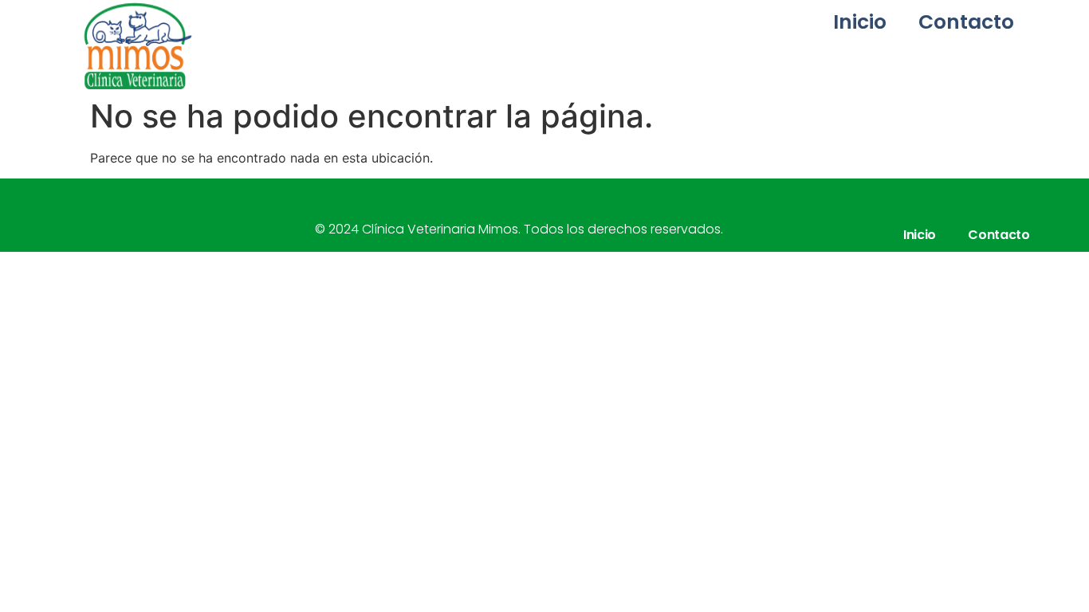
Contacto (966, 22)
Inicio (860, 22)
